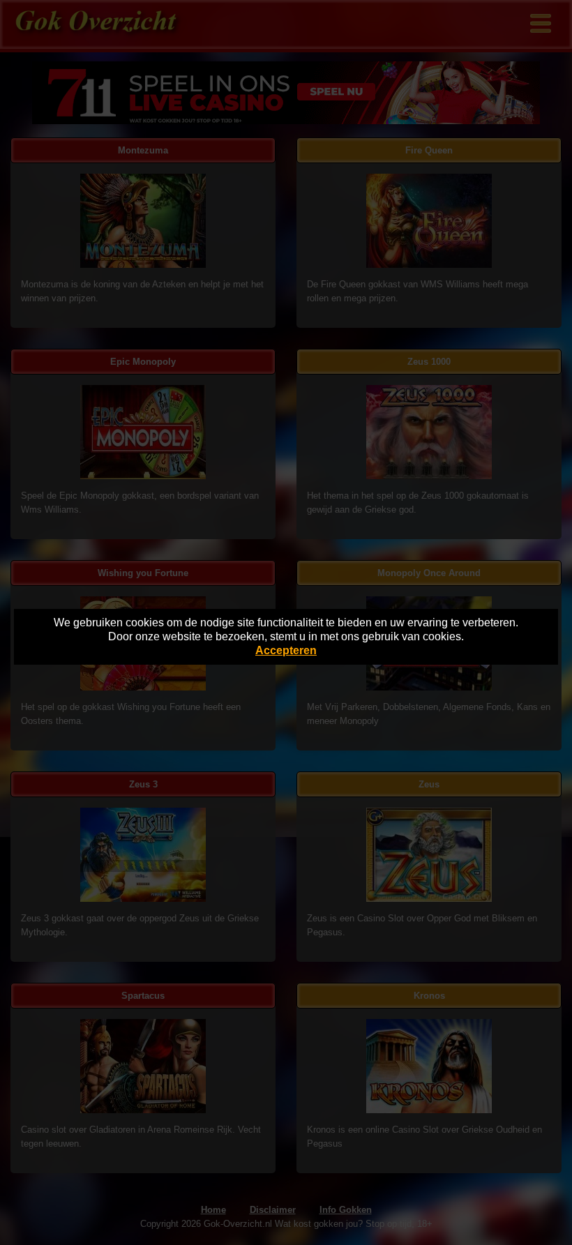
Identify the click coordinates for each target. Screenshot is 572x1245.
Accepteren (286, 650)
